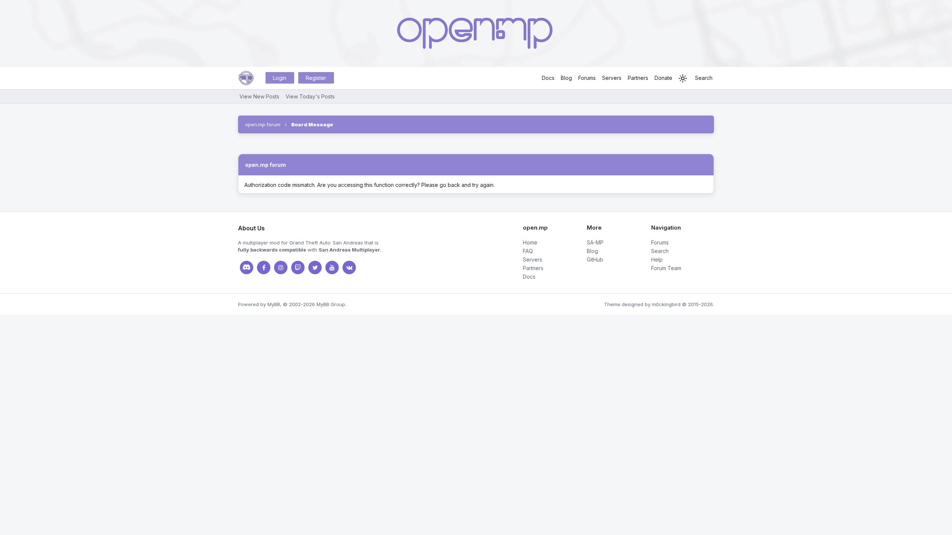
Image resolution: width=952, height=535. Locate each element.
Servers (611, 78)
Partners (638, 78)
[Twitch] (297, 267)
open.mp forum (262, 124)
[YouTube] (332, 267)
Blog (566, 78)
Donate (663, 78)
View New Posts (259, 96)
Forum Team (666, 268)
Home (530, 242)
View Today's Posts (310, 96)
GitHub (595, 259)
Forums (587, 78)
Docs (548, 78)
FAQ (528, 251)
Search (704, 78)
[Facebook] (263, 267)
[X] (315, 267)
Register (316, 78)
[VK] (349, 267)
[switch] (683, 78)
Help (657, 259)
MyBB (273, 304)
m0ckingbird (666, 304)
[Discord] (246, 267)
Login (279, 78)
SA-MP (595, 242)
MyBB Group (330, 304)
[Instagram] (280, 267)
